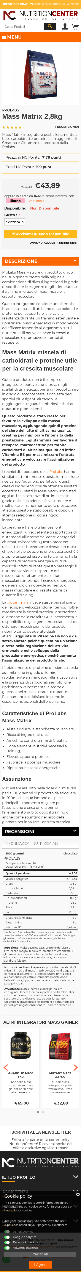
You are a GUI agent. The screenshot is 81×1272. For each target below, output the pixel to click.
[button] (38, 1112)
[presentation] (5, 1067)
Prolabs (10, 110)
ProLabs (56, 472)
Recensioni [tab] (19, 831)
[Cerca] (50, 26)
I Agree (40, 1265)
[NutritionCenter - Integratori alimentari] (40, 15)
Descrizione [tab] (21, 261)
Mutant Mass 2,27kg (60, 1074)
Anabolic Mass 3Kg (20, 1074)
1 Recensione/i (67, 126)
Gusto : (11, 215)
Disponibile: (15, 208)
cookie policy (37, 1206)
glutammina (18, 602)
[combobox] (29, 26)
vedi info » (36, 201)
